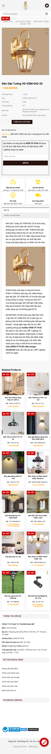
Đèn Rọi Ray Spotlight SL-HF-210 (38, 597)
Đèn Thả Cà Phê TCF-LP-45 (13, 438)
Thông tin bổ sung (12, 215)
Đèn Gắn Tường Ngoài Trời (34, 134)
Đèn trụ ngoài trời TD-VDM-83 (13, 597)
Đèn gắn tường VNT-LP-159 (13, 477)
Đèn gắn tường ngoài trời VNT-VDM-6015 (38, 438)
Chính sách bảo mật (9, 686)
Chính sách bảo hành (10, 682)
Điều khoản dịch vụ (9, 690)
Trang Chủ (12, 741)
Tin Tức (33, 741)
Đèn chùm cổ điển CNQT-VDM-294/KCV (38, 477)
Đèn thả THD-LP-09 (13, 557)
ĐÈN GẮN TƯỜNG (23, 21)
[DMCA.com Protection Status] (29, 729)
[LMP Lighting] (25, 5)
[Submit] (46, 14)
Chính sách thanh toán (10, 673)
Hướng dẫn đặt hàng (10, 669)
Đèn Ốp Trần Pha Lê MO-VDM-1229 (38, 517)
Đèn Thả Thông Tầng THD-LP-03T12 (13, 399)
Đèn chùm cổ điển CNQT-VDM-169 (38, 558)
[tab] (25, 210)
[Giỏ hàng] (47, 6)
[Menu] (3, 5)
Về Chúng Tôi (23, 741)
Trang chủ (7, 21)
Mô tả (6, 210)
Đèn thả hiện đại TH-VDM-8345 (13, 517)
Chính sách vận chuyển (11, 677)
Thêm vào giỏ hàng (22, 122)
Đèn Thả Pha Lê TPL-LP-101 (38, 399)
